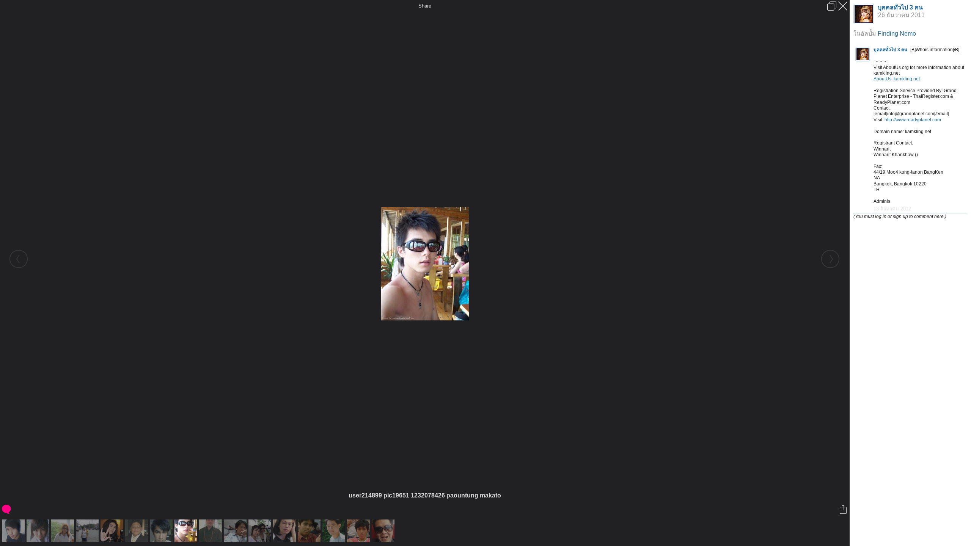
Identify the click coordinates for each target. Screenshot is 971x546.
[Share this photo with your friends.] (844, 509)
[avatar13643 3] (260, 530)
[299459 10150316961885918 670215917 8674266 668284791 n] (88, 530)
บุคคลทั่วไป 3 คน (900, 7)
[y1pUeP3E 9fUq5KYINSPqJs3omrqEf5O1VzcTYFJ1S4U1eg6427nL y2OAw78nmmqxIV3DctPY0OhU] (63, 530)
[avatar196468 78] (113, 530)
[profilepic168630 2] (14, 530)
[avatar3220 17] (310, 530)
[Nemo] (211, 530)
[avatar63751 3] (39, 530)
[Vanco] (359, 530)
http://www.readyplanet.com (913, 119)
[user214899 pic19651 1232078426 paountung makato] (186, 530)
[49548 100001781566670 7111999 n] (334, 530)
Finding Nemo (897, 33)
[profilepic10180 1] (285, 530)
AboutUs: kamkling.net (897, 79)
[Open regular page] (831, 6)
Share (424, 6)
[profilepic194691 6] (384, 530)
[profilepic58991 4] (137, 530)
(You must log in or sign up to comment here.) (899, 216)
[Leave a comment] (7, 509)
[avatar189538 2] (236, 530)
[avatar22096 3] (162, 530)
